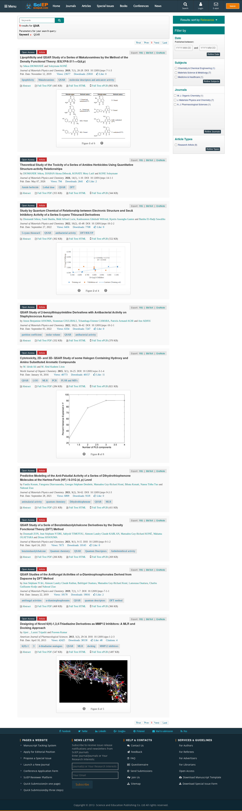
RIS (141, 52)
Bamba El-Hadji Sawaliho (152, 219)
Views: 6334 (63, 329)
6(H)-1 (25, 646)
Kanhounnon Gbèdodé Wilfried (92, 219)
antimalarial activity (32, 501)
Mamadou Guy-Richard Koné (108, 484)
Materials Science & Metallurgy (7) (194, 72)
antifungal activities (31, 600)
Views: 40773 (60, 374)
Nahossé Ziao (26, 488)
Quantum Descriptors (95, 551)
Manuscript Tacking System (40, 745)
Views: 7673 (57, 545)
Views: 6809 (63, 496)
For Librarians (187, 764)
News (158, 6)
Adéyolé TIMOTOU (73, 533)
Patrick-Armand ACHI (122, 321)
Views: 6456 (63, 227)
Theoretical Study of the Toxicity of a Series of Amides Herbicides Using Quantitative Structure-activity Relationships (76, 167)
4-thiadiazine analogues (50, 646)
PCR (54, 380)
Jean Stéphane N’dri (33, 583)
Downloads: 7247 (81, 329)
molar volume (53, 334)
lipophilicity (28, 80)
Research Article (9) (187, 144)
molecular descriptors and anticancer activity (91, 80)
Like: (102, 74)
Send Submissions (141, 771)
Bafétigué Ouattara (87, 583)
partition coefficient (32, 334)
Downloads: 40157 (80, 374)
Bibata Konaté (132, 484)
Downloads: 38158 (78, 640)
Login (200, 8)
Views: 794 (56, 181)
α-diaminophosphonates (57, 600)
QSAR (61, 80)
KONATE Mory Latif (83, 173)
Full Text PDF (44, 85)
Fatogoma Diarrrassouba (51, 484)
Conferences (141, 6)
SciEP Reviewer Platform (38, 777)
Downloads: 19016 (80, 594)
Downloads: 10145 (76, 545)
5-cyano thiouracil (31, 233)
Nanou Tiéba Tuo (149, 484)
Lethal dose (48, 187)
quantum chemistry (55, 501)
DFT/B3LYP (86, 233)
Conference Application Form (41, 771)
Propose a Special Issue (37, 758)
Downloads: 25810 (83, 74)
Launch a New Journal (37, 764)
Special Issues (105, 6)
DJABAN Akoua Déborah (58, 173)
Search (185, 8)
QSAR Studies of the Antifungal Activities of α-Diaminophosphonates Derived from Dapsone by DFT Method (75, 576)
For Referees (186, 751)
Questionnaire (139, 764)
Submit (233, 6)
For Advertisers (188, 758)
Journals (71, 6)
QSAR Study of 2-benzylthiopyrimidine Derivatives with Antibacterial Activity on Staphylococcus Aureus (73, 314)
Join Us (135, 777)
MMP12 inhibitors (109, 646)
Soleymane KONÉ (58, 66)
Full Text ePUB (100, 85)
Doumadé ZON (31, 533)
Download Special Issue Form (199, 783)
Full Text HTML (77, 85)
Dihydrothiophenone (80, 501)
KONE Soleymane (108, 173)
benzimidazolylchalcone (34, 551)
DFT (72, 187)
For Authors (186, 745)
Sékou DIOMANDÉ (33, 66)
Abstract (26, 85)
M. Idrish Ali (29, 366)
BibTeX (149, 52)
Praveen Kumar (59, 632)
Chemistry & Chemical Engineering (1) (196, 68)
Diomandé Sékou (31, 219)
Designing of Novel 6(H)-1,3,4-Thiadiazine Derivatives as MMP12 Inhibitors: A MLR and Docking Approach (77, 626)
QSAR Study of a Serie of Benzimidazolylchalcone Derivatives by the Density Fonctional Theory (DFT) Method (71, 527)
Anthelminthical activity (123, 551)
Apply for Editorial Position (39, 751)
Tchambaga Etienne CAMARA (93, 321)
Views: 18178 (60, 594)
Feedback (136, 751)
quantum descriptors (95, 600)
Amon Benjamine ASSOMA (37, 321)
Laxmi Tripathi (39, 632)
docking (91, 646)
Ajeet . (26, 632)
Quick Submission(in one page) (42, 783)
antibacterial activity (65, 233)
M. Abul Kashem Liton (52, 366)
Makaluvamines (46, 80)
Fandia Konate (30, 484)
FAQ (132, 758)
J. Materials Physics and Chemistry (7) (195, 99)
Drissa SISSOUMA (47, 537)
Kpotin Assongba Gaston (121, 219)
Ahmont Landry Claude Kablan (60, 583)
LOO (35, 380)
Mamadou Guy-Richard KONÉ (136, 533)
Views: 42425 (58, 640)
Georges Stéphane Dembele (78, 484)
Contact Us (137, 745)
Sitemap (135, 783)
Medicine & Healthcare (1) (190, 76)
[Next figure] (101, 143)
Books (123, 6)
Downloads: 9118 (81, 496)
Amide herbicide (30, 187)
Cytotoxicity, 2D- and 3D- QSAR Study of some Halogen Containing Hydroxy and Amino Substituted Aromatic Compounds (74, 360)
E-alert (216, 8)
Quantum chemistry (60, 551)
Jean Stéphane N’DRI (51, 533)
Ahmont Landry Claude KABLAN (102, 533)
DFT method (115, 600)
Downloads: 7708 (81, 227)
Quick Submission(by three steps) (43, 790)
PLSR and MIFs (69, 380)
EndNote (160, 52)
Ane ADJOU (144, 321)
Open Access (186, 771)
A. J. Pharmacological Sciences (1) (194, 104)
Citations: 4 (111, 640)
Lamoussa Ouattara (138, 583)
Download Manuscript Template (201, 777)
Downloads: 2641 (74, 181)
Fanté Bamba (48, 219)
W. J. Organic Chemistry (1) (190, 95)
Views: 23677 (63, 74)
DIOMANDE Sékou (33, 173)
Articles (86, 6)
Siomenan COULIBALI (65, 321)
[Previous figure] (79, 290)
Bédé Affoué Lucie (65, 219)
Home (56, 6)
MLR (45, 380)
